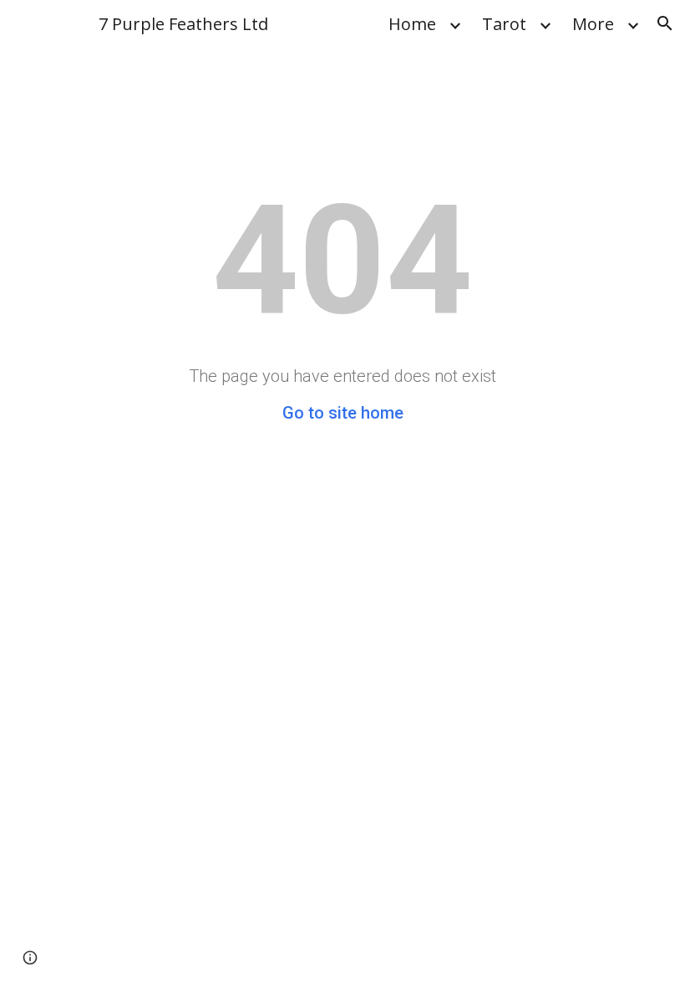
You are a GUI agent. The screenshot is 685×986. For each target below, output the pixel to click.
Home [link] (412, 24)
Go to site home (342, 413)
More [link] (593, 24)
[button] (665, 23)
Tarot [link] (504, 24)
